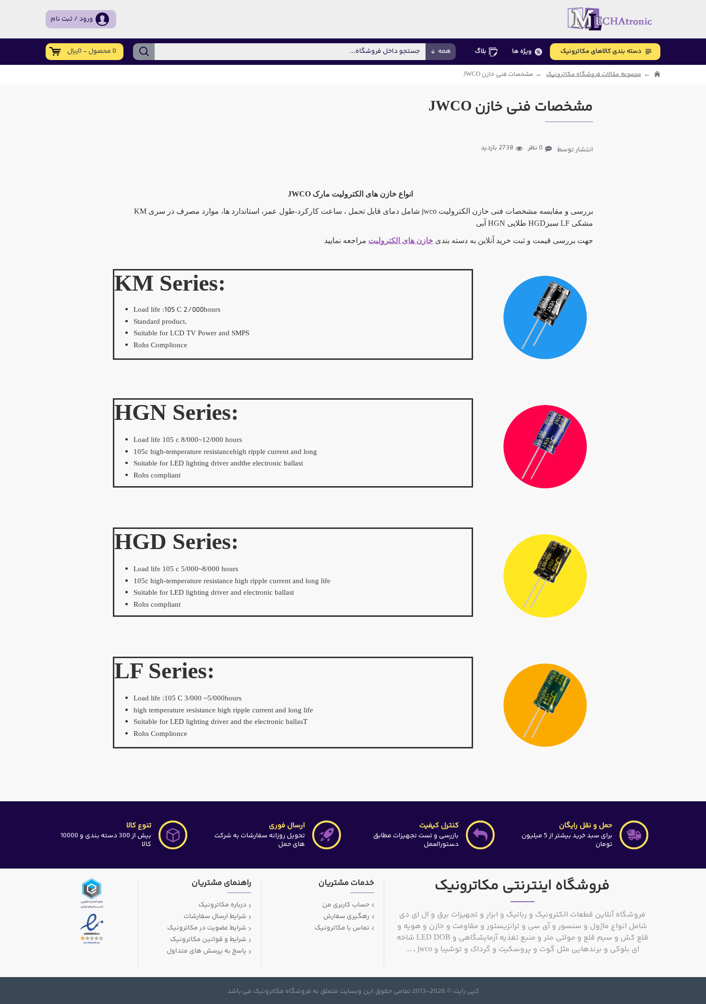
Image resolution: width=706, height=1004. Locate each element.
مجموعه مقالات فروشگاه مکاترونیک (593, 74)
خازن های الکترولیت (400, 240)
